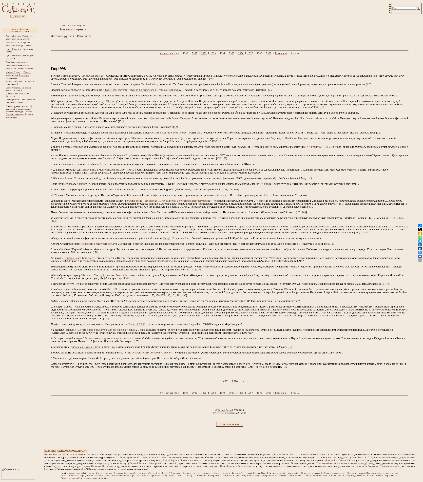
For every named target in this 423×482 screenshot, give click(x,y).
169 (332, 243)
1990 (185, 53)
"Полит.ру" (112, 101)
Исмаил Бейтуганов (85, 473)
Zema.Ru (356, 95)
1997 (250, 53)
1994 (222, 53)
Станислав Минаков (310, 473)
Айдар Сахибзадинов (196, 475)
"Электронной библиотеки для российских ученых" (106, 329)
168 (327, 243)
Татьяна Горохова (222, 473)
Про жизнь (28, 49)
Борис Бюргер (391, 475)
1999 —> (238, 381)
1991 (194, 53)
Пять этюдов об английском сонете (307, 454)
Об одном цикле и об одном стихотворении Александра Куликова (18, 92)
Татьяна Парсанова (151, 475)
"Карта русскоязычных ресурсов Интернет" (148, 352)
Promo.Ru (226, 84)
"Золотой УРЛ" (136, 324)
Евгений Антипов (14, 81)
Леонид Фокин (12, 99)
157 (224, 158)
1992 (204, 53)
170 (95, 252)
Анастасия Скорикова (16, 62)
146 (211, 78)
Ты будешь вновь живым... (333, 473)
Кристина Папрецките (79, 475)
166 (362, 232)
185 (136, 341)
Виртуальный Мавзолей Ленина (100, 169)
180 (168, 295)
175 (382, 283)
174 (126, 278)
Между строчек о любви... (173, 475)
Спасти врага (228, 475)
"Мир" (167, 238)
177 (152, 295)
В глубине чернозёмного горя (383, 457)
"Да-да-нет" (137, 138)
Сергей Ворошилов (172, 473)
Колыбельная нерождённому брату (145, 473)
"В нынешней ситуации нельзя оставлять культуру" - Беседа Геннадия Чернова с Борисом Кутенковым (19, 111)
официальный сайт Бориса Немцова (170, 118)
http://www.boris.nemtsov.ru (316, 118)
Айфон (64, 478)
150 (322, 107)
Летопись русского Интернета (71, 36)
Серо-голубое (293, 473)
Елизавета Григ (75, 478)
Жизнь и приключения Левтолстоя (80, 454)
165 (357, 232)
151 (121, 121)
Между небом (259, 475)
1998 (259, 53)
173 (199, 269)
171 (189, 269)
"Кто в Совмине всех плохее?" (171, 132)
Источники (281, 53)
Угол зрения (28, 81)
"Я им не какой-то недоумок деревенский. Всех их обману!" (356, 475)
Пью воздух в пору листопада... (197, 473)
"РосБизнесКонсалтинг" (265, 226)
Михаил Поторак (13, 72)
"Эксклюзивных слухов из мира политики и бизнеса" (113, 338)
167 (368, 232)
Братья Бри (11, 68)
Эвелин (20, 68)
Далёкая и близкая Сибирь (299, 475)
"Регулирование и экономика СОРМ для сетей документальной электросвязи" (168, 200)
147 (369, 84)
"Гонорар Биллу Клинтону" (79, 258)
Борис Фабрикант (243, 475)
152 (175, 127)
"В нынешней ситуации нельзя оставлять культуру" (341, 463)
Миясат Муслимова (356, 473)
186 (285, 366)
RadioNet (82, 183)
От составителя (169, 53)
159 (230, 189)
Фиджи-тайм (237, 473)
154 (220, 141)
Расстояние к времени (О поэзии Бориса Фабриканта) (115, 475)
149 (317, 107)
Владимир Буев (121, 473)
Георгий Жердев (252, 473)
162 (299, 212)
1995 (231, 53)
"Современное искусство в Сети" (99, 243)
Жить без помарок (103, 473)
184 (106, 318)
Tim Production (149, 84)
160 (236, 189)
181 (173, 295)
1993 (213, 53)
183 (184, 295)
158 (225, 189)
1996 (241, 53)
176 (387, 283)
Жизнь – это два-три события (195, 460)
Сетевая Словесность (225, 413)
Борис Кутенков (13, 88)
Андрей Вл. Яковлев (276, 475)
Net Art (103, 164)
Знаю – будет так (246, 466)
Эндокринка (213, 475)
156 (219, 158)
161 (341, 203)
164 (54, 220)
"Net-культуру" (313, 146)
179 (163, 295)
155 (326, 146)
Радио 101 (70, 178)
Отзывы (295, 53)
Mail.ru (110, 289)
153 (215, 141)
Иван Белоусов (12, 42)
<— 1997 (221, 381)
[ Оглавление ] (18, 16)
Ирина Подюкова (13, 49)
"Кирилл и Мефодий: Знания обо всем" (103, 275)
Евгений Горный (225, 410)
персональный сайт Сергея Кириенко (93, 347)
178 (158, 295)
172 (194, 269)
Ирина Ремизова (13, 55)
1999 (268, 53)
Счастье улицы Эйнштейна (96, 478)
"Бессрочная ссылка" (92, 75)
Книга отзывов (230, 424)
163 (304, 212)
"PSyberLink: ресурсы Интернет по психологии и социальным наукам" (143, 89)
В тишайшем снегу (389, 466)
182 (179, 295)
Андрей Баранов (13, 36)
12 (269, 89)
